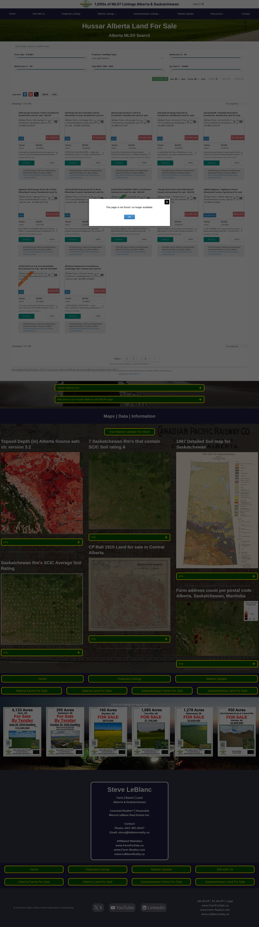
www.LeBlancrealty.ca (215, 914)
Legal (229, 901)
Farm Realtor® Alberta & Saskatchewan (38, 175)
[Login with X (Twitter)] (36, 96)
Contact (246, 13)
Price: (24, 54)
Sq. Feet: (179, 66)
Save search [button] (158, 79)
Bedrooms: (178, 54)
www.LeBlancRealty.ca (129, 854)
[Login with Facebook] (25, 96)
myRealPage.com (134, 374)
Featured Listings (71, 13)
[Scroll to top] (253, 922)
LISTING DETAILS (26, 162)
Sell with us (39, 13)
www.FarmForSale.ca (129, 845)
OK (129, 217)
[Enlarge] (79, 577)
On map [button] (212, 79)
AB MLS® (203, 901)
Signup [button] (45, 94)
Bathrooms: (23, 66)
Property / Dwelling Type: (104, 54)
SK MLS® (218, 901)
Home (12, 13)
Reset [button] (224, 79)
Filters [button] (238, 79)
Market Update (186, 13)
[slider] (15, 57)
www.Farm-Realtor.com (129, 849)
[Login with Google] (30, 96)
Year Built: (102, 66)
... (139, 358)
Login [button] (54, 94)
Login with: (16, 94)
